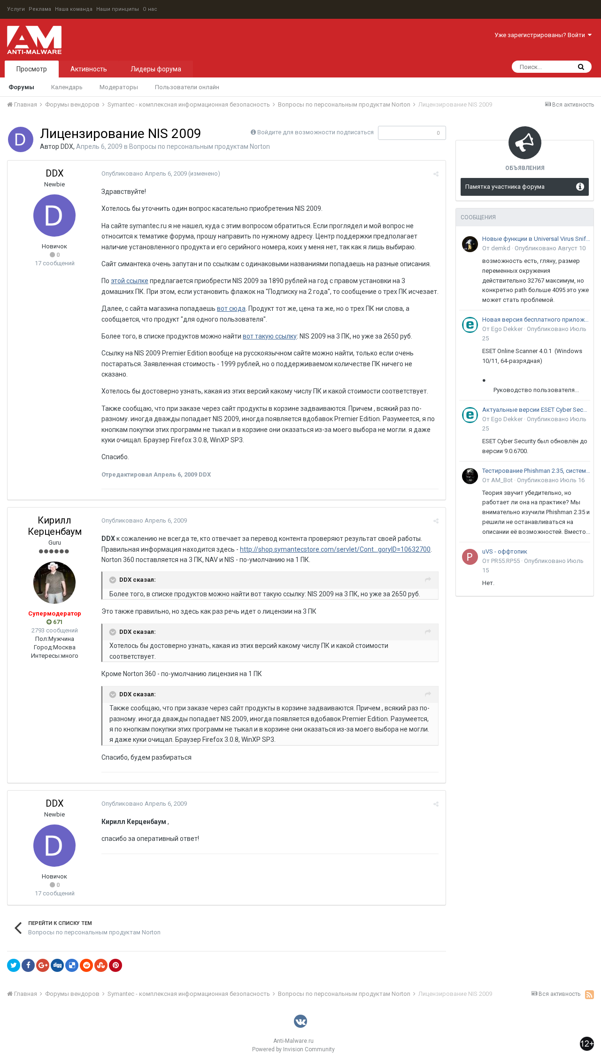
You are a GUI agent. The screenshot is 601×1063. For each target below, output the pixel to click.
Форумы (21, 87)
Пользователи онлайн (187, 87)
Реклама (40, 9)
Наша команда (73, 9)
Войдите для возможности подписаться (315, 132)
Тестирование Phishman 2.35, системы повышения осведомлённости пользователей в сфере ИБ (536, 470)
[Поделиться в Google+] (42, 965)
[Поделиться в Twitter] (13, 965)
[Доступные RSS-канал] (589, 994)
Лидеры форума (156, 69)
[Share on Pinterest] (115, 965)
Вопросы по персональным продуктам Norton (199, 146)
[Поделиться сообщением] (436, 173)
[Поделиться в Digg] (57, 965)
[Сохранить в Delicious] (71, 965)
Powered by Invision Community (293, 1049)
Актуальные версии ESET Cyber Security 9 (536, 409)
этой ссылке (129, 281)
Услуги (16, 9)
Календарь (67, 87)
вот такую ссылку (270, 336)
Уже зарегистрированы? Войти (541, 35)
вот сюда (231, 308)
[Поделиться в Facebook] (28, 965)
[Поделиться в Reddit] (86, 965)
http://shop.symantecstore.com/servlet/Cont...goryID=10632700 (335, 549)
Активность (88, 69)
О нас (150, 9)
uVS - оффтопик (504, 551)
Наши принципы (117, 9)
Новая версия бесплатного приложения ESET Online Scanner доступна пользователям (536, 319)
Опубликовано (144, 173)
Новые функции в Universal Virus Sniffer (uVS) (536, 238)
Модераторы (119, 87)
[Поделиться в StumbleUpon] (101, 965)
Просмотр (31, 69)
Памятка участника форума (505, 186)
